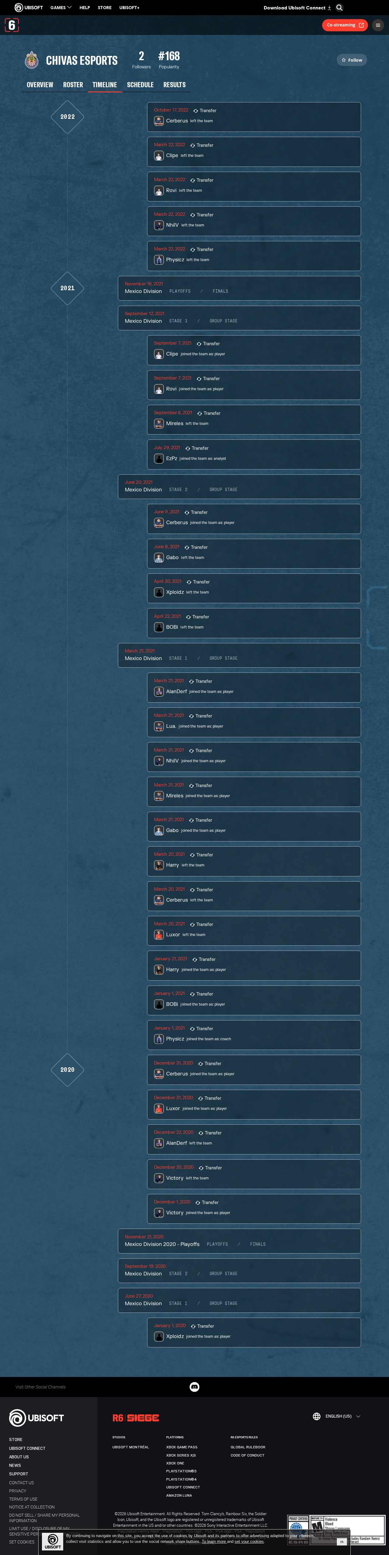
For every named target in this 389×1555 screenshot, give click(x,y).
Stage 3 (178, 321)
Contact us (21, 1482)
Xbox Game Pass (182, 1447)
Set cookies (21, 1542)
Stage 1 (178, 658)
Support (18, 1474)
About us (19, 1457)
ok (342, 1541)
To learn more (214, 1541)
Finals (220, 291)
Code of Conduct (248, 1455)
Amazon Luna (179, 1495)
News (15, 1465)
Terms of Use (23, 1499)
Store (15, 1439)
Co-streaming (341, 25)
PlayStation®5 (181, 1471)
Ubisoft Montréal (130, 1447)
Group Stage (224, 321)
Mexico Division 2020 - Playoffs (162, 1244)
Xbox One (175, 1463)
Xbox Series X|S (181, 1455)
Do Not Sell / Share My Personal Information (44, 1517)
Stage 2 (178, 489)
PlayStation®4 (181, 1479)
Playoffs (180, 291)
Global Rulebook (248, 1447)
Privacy (17, 1491)
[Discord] (194, 1387)
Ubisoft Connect (27, 1448)
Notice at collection (32, 1507)
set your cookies (249, 1542)
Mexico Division (143, 291)
